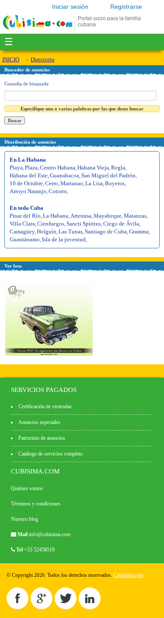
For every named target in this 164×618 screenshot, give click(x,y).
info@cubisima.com (49, 534)
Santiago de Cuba (106, 231)
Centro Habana (57, 167)
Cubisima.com (128, 575)
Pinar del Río (25, 215)
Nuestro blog (24, 519)
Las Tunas (71, 231)
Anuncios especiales (39, 422)
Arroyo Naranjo (28, 191)
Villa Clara (22, 223)
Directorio (43, 59)
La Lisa (94, 183)
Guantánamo (25, 239)
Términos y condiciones (35, 504)
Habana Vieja (93, 167)
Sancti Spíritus (83, 223)
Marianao (71, 183)
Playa (16, 167)
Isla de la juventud (64, 239)
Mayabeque (108, 215)
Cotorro (58, 191)
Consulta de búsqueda (26, 83)
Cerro (51, 183)
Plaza (31, 167)
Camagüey (22, 231)
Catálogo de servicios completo (50, 454)
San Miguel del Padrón (108, 175)
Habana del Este (29, 175)
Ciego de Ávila (121, 223)
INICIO (10, 59)
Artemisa (80, 215)
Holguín (46, 231)
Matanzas (135, 215)
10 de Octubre (26, 183)
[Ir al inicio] (37, 29)
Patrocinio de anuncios (41, 438)
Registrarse (126, 6)
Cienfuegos (50, 223)
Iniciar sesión (70, 6)
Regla (118, 167)
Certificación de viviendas (45, 406)
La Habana (55, 215)
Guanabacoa (64, 175)
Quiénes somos (27, 488)
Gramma (139, 231)
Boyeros (115, 183)
